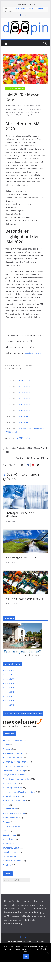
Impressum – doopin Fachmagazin (19, 941)
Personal (6, 822)
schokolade (19, 112)
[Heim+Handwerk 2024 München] (25, 572)
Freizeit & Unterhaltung (13, 766)
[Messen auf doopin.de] (6, 43)
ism (9, 109)
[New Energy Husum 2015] (25, 531)
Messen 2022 (8, 679)
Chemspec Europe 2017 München (19, 514)
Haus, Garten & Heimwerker (15, 774)
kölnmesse (35, 109)
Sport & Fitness (9, 835)
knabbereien (22, 109)
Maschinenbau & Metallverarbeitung (19, 792)
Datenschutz (39, 941)
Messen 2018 (8, 692)
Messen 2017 (8, 696)
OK (25, 956)
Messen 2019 (8, 687)
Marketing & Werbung (12, 787)
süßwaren (9, 118)
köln (29, 109)
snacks (26, 112)
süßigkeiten (9, 115)
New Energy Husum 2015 (20, 557)
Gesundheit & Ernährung (15, 88)
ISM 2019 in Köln (22, 404)
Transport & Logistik (11, 848)
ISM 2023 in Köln (22, 392)
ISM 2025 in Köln (22, 386)
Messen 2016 (8, 700)
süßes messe (35, 112)
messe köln (10, 112)
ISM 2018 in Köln (22, 410)
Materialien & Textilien (13, 796)
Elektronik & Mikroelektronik (15, 762)
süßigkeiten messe (21, 115)
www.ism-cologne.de (33, 353)
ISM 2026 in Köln (22, 380)
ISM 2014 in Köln (22, 438)
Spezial (6, 830)
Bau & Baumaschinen (12, 757)
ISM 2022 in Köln (22, 398)
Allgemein (7, 749)
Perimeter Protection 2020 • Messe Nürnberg (26, 450)
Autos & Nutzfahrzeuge (13, 753)
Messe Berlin (11, 808)
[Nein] (47, 952)
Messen (6, 805)
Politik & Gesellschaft (12, 826)
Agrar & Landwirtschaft (13, 740)
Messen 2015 (8, 705)
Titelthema (7, 843)
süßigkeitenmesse (35, 115)
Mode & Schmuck (10, 817)
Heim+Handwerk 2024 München (24, 598)
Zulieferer (7, 865)
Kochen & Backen (10, 783)
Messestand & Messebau (14, 813)
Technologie (8, 839)
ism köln (14, 109)
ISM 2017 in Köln (22, 417)
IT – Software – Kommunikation (16, 779)
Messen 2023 (8, 675)
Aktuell (6, 744)
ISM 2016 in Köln (22, 423)
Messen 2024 (8, 670)
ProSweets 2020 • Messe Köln (30, 458)
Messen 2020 (8, 683)
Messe (26, 105)
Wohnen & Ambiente (12, 860)
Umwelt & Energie (11, 852)
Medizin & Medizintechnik (14, 800)
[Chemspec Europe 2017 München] (25, 486)
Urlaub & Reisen (10, 856)
